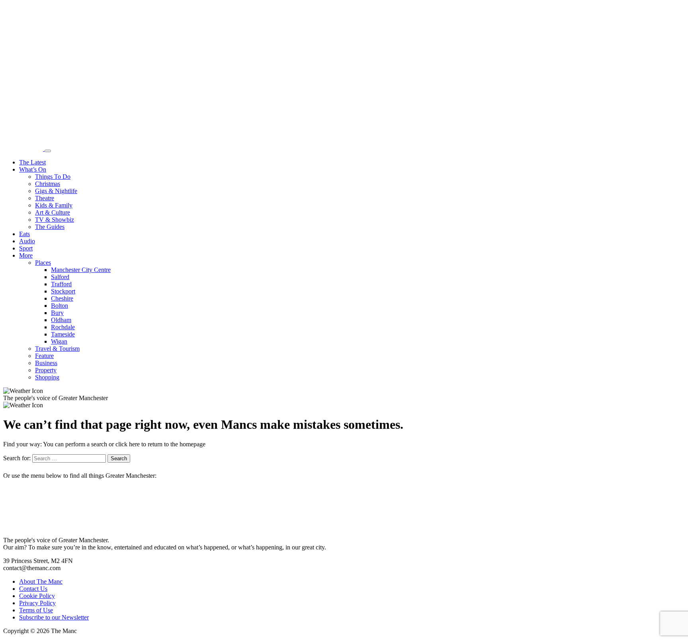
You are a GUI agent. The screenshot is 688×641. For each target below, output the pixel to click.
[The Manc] (24, 148)
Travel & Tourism (57, 348)
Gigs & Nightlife (56, 191)
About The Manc (41, 581)
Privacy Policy (37, 603)
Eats (24, 234)
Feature (44, 355)
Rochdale (63, 327)
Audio (27, 241)
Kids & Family (53, 205)
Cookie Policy (37, 595)
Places (43, 262)
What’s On (32, 169)
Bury (57, 312)
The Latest (32, 162)
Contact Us (33, 588)
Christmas (47, 183)
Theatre (44, 198)
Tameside (63, 334)
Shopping (47, 377)
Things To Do (52, 176)
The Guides (49, 226)
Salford (60, 277)
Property (46, 370)
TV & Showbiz (54, 219)
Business (46, 363)
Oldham (61, 320)
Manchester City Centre (81, 269)
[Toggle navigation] (48, 151)
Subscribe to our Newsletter (54, 617)
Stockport (63, 291)
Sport (26, 248)
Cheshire (62, 298)
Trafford (61, 284)
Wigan (59, 341)
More (26, 255)
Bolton (59, 305)
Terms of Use (36, 610)
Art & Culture (52, 212)
